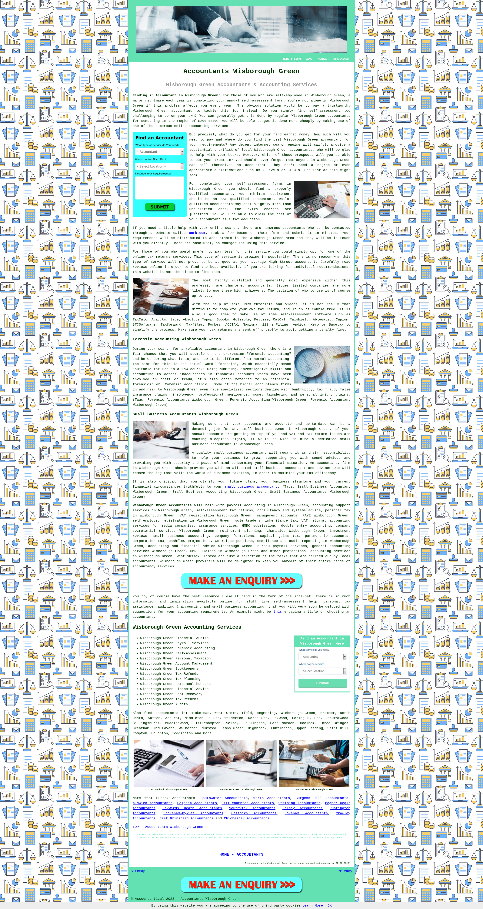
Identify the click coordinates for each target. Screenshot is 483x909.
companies (319, 285)
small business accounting (181, 536)
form (275, 233)
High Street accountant (292, 262)
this (278, 612)
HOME (286, 58)
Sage (174, 319)
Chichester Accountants (247, 818)
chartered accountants (248, 285)
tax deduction (246, 219)
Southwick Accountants (252, 808)
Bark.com (197, 233)
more (207, 733)
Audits (181, 704)
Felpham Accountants (197, 803)
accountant (181, 111)
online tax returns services (161, 257)
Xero (315, 325)
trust (220, 160)
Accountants (183, 798)
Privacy (345, 871)
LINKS (297, 58)
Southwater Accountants (224, 798)
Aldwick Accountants (152, 803)
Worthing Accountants (299, 803)
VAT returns (313, 521)
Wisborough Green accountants (162, 505)
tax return (268, 309)
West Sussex (157, 798)
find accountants (161, 713)
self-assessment (257, 100)
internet (262, 145)
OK (330, 905)
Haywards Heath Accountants (192, 808)
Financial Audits (192, 638)
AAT (224, 199)
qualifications (228, 170)
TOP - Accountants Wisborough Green (168, 827)
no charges (226, 243)
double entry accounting (306, 526)
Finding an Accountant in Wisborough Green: (176, 95)
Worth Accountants (271, 798)
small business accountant (251, 487)
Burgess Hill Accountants (322, 798)
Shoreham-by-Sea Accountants (193, 813)
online (180, 126)
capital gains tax (279, 536)
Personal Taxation (193, 658)
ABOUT (310, 58)
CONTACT (323, 58)
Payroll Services (192, 643)
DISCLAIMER (340, 58)
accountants (339, 116)
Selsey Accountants (302, 808)
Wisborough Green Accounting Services (187, 627)
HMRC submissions (259, 526)
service (229, 257)
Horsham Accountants (306, 813)
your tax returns (215, 330)
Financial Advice (192, 689)
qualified (198, 194)
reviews (140, 267)
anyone (302, 160)
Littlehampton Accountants (248, 803)
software (323, 314)
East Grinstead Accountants (187, 818)
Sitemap (138, 871)
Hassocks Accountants (254, 813)
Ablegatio (322, 319)
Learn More (312, 905)
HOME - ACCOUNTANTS (241, 854)
